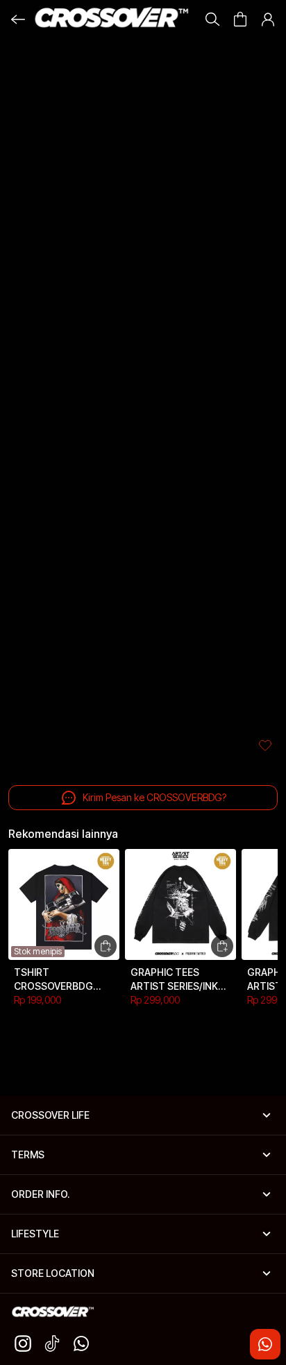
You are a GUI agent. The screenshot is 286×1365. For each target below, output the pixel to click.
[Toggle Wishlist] (265, 744)
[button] (240, 19)
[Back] (18, 19)
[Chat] (265, 1344)
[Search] (212, 19)
